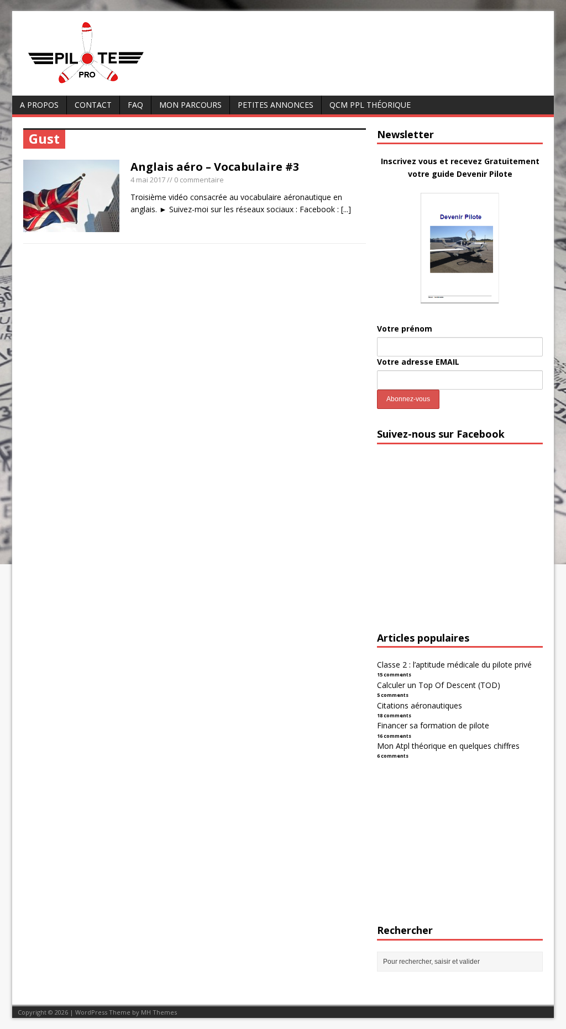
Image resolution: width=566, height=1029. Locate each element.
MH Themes (159, 1012)
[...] (346, 209)
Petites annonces (275, 104)
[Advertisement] (460, 548)
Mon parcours (190, 104)
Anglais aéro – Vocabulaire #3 (214, 166)
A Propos (39, 104)
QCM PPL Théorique (370, 104)
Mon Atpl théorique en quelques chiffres (448, 746)
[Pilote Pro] (109, 83)
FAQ (135, 104)
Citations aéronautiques (419, 705)
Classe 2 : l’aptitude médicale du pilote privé (454, 664)
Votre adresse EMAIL (418, 361)
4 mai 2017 (147, 180)
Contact (93, 104)
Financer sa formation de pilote (433, 725)
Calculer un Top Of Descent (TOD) (438, 685)
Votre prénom (404, 328)
